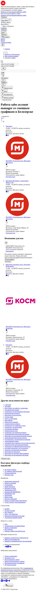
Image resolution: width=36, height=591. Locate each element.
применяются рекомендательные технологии (17, 569)
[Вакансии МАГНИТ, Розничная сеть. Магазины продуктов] (20, 148)
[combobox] (10, 64)
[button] (3, 39)
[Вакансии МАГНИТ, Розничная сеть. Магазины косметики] (20, 301)
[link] (4, 34)
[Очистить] (3, 68)
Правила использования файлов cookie (13, 15)
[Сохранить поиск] (3, 73)
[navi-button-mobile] (3, 45)
